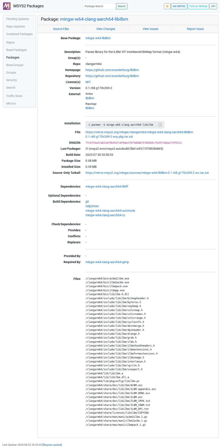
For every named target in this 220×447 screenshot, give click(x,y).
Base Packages (16, 50)
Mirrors (11, 103)
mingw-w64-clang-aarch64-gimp (107, 262)
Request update (52, 444)
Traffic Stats (14, 96)
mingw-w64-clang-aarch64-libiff (107, 186)
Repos (10, 42)
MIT (88, 82)
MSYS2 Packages (28, 6)
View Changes (105, 29)
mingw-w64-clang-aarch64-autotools (110, 210)
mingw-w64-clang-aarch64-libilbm (94, 19)
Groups (11, 72)
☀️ (167, 6)
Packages (12, 57)
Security (11, 80)
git (87, 201)
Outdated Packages (19, 34)
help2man (92, 206)
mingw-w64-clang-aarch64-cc (105, 215)
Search (122, 6)
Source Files (61, 29)
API (213, 6)
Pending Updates (17, 19)
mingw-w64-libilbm (98, 38)
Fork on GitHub (198, 6)
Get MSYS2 (179, 6)
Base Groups (14, 65)
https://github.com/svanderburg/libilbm (112, 70)
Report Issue (195, 29)
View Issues (150, 29)
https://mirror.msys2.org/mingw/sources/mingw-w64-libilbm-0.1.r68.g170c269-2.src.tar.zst (147, 172)
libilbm (90, 98)
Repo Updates (15, 26)
